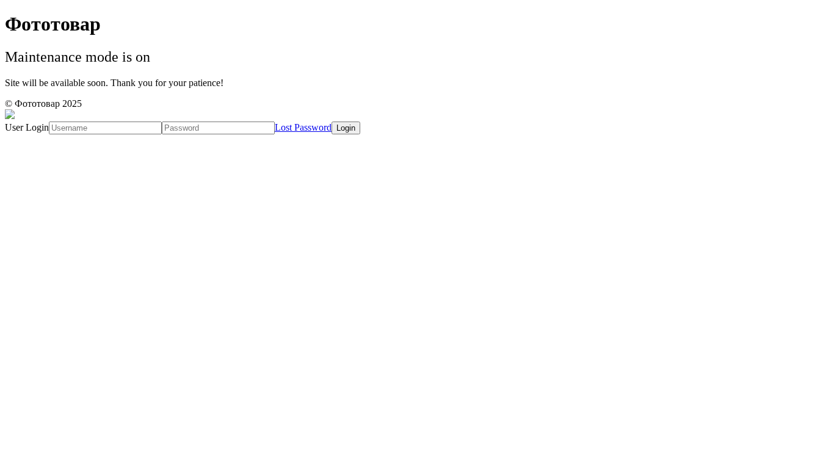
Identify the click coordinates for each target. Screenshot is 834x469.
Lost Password (303, 127)
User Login (27, 127)
